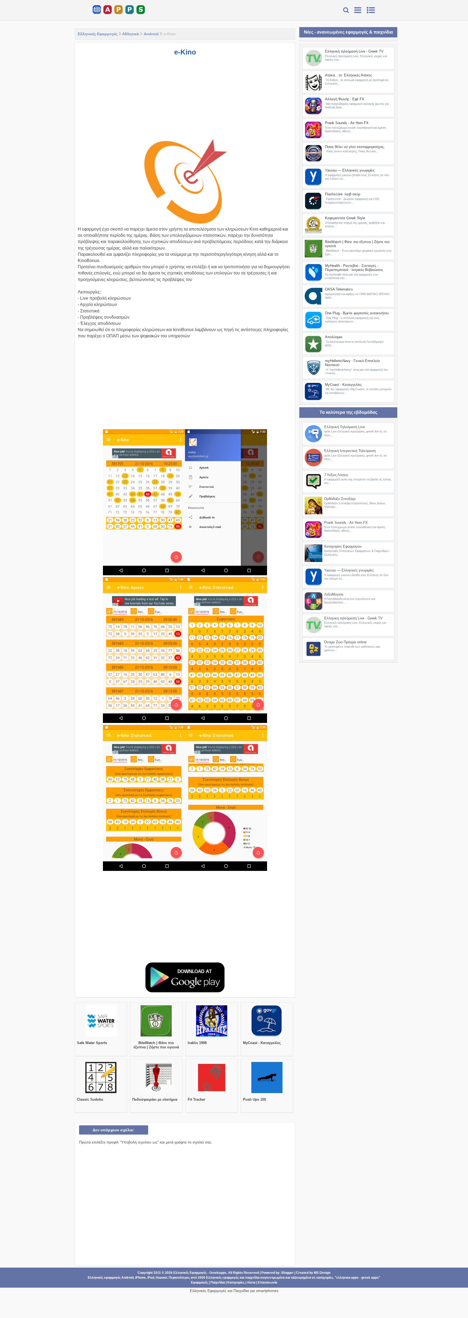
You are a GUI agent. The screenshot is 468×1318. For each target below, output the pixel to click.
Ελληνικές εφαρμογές (222, 1278)
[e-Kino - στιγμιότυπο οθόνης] (144, 502)
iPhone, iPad (144, 1278)
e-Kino (185, 52)
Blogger (287, 1273)
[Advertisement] (185, 100)
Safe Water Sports (92, 1043)
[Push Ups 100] (266, 1093)
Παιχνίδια (217, 1282)
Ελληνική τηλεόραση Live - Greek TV (354, 51)
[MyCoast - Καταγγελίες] (266, 1036)
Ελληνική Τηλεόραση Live (344, 427)
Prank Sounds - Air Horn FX (347, 123)
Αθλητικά (130, 34)
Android (151, 34)
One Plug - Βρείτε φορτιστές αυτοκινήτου (357, 313)
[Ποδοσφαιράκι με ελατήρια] (156, 1093)
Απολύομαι (333, 337)
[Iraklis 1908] (211, 1036)
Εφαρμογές (199, 1282)
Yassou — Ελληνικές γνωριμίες (350, 170)
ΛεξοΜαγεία (333, 594)
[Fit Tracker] (211, 1093)
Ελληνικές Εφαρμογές (98, 34)
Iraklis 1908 (197, 1043)
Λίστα (251, 1282)
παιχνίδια (252, 1278)
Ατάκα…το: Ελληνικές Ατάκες (348, 75)
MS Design (322, 1273)
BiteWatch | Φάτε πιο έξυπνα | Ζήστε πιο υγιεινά (156, 1045)
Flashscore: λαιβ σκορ (342, 194)
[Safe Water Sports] (100, 1036)
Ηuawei (161, 1278)
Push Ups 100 (254, 1099)
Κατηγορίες (236, 1282)
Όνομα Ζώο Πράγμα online (345, 642)
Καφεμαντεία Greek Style (345, 218)
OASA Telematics (339, 289)
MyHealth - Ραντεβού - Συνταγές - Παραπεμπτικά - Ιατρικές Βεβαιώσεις (354, 268)
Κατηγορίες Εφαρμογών (343, 546)
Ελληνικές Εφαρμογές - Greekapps (199, 1273)
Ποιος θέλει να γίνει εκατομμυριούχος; (355, 147)
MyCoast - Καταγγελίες (262, 1043)
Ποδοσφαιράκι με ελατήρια (154, 1099)
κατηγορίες (324, 1278)
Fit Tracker (196, 1099)
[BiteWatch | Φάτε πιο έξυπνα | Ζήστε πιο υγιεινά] (156, 1036)
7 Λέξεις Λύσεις (336, 475)
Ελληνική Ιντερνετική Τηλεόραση (350, 451)
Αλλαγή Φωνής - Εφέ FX (344, 99)
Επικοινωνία (267, 1282)
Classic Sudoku (90, 1099)
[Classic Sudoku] (100, 1093)
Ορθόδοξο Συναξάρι (340, 499)
